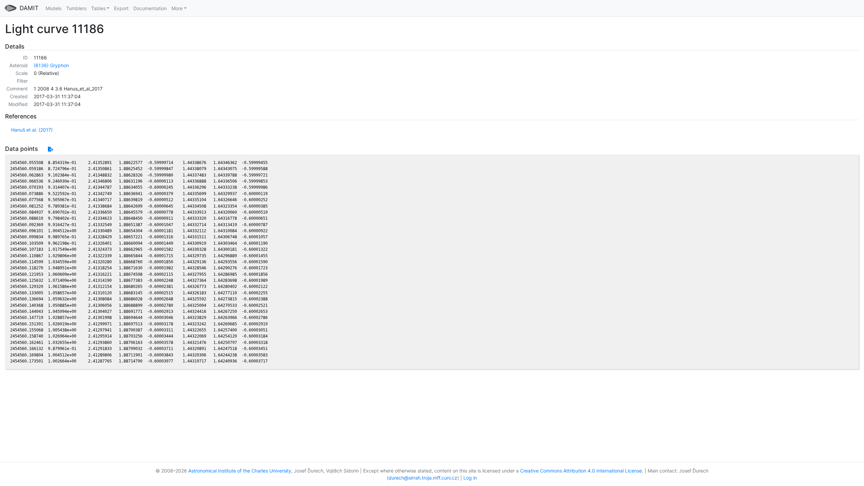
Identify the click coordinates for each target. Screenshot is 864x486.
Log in (470, 478)
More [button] (177, 8)
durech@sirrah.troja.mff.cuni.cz (422, 478)
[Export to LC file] (50, 149)
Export (121, 8)
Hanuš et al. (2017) (32, 130)
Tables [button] (98, 8)
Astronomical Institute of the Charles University (239, 471)
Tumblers (76, 8)
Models (53, 8)
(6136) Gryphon (51, 65)
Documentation (150, 8)
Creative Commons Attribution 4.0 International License (581, 471)
